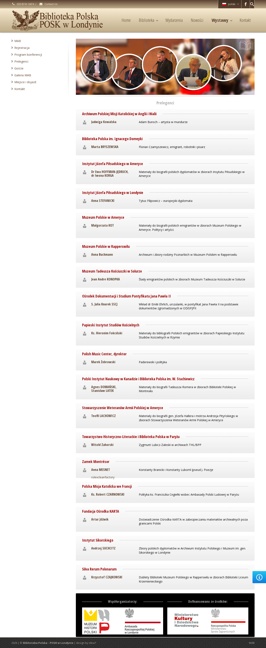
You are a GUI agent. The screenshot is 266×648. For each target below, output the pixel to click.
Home (126, 20)
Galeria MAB (22, 75)
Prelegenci (21, 61)
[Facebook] (245, 4)
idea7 (92, 643)
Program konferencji (28, 55)
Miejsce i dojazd (25, 82)
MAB (17, 41)
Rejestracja (22, 48)
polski (231, 4)
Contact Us (50, 4)
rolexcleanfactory (103, 477)
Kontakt (245, 20)
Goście (18, 68)
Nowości (197, 20)
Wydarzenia (174, 20)
